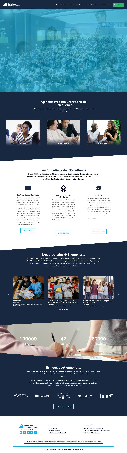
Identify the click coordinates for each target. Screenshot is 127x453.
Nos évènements (75, 5)
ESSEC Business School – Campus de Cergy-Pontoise (62, 301)
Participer (71, 65)
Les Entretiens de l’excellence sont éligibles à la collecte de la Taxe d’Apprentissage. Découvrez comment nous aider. (63, 442)
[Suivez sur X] (35, 432)
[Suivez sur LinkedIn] (24, 432)
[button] (8, 293)
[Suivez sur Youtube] (31, 432)
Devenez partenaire (63, 406)
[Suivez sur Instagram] (21, 432)
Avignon (86, 301)
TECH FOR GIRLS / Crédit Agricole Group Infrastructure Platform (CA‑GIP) (28, 301)
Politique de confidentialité (57, 433)
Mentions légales (54, 430)
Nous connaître (61, 5)
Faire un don (53, 428)
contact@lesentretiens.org (95, 428)
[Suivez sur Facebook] (28, 432)
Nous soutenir (118, 5)
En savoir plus (28, 230)
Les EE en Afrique (90, 5)
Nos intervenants (105, 5)
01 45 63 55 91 (95, 433)
